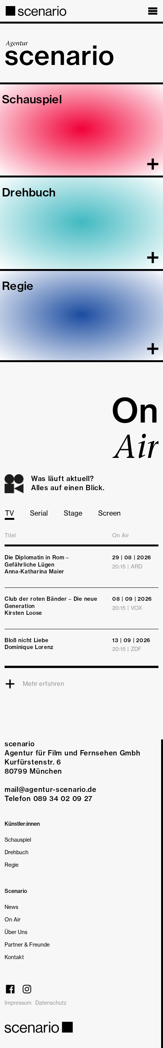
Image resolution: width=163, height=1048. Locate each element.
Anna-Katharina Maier (34, 571)
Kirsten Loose (23, 612)
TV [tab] (9, 513)
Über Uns (16, 932)
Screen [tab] (109, 513)
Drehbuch (16, 852)
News (11, 907)
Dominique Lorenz (29, 647)
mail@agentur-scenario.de (51, 789)
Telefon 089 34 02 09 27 (48, 798)
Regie (12, 864)
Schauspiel (18, 839)
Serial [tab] (39, 513)
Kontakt (14, 957)
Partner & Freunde (27, 944)
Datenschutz (50, 1002)
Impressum (18, 1002)
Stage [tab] (73, 513)
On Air (12, 919)
